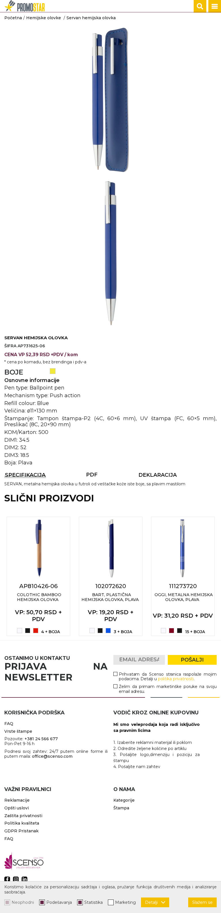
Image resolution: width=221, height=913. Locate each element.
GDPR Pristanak (21, 830)
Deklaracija (157, 475)
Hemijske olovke (43, 17)
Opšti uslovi (16, 808)
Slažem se (202, 902)
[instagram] (16, 879)
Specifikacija (25, 475)
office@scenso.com (52, 756)
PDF (92, 475)
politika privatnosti (176, 678)
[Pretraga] (200, 6)
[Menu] (214, 6)
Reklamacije (17, 800)
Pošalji (192, 660)
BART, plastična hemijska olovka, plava (110, 597)
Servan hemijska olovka (91, 17)
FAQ (8, 723)
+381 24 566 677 (41, 738)
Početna (13, 17)
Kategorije (124, 800)
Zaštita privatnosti (23, 815)
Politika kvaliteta (21, 823)
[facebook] (7, 879)
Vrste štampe (18, 731)
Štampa (121, 808)
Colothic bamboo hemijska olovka (39, 597)
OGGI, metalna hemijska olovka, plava (184, 597)
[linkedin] (24, 879)
